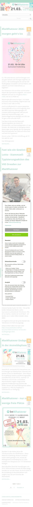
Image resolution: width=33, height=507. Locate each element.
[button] (16, 230)
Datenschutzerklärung (14, 222)
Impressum (8, 225)
